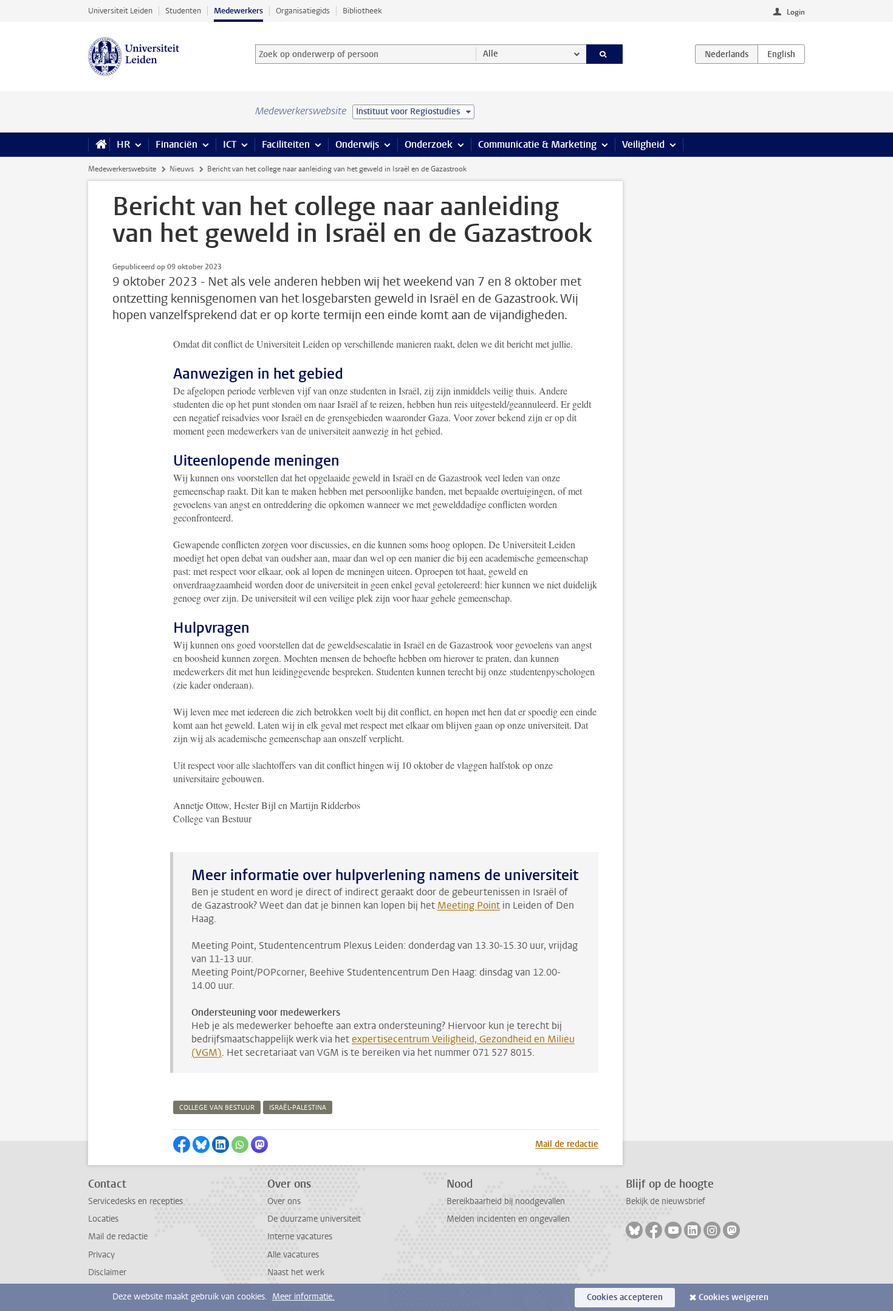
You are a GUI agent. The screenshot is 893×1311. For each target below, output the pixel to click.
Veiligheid (643, 144)
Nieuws (181, 169)
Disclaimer (107, 1272)
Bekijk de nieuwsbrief (665, 1201)
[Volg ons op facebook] (653, 1230)
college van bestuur (217, 1107)
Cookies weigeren (733, 1297)
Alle (490, 54)
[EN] (781, 54)
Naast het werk (295, 1272)
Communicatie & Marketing (537, 144)
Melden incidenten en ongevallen (508, 1219)
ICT (229, 144)
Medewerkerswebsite (122, 169)
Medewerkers (238, 10)
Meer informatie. (303, 1296)
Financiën (176, 144)
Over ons (284, 1201)
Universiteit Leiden (120, 10)
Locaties (103, 1219)
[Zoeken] (604, 54)
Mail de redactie (566, 1144)
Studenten (183, 10)
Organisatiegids (303, 10)
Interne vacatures (299, 1236)
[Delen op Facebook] (181, 1144)
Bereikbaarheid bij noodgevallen (505, 1201)
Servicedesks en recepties (135, 1201)
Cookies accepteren (625, 1297)
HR (123, 144)
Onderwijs (357, 144)
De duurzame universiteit (314, 1219)
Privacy (101, 1255)
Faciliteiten (286, 144)
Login (796, 12)
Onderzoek (429, 144)
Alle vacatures (293, 1255)
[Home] (98, 144)
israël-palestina (297, 1107)
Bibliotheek (362, 10)
